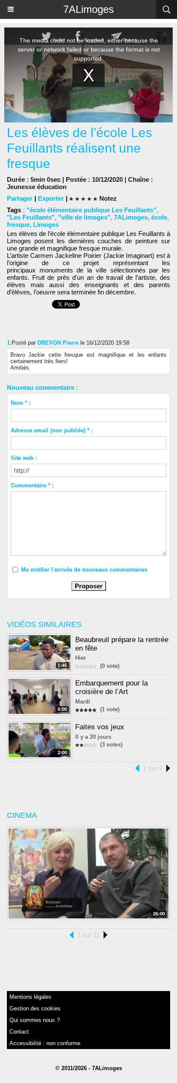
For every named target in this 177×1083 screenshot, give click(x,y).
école (159, 217)
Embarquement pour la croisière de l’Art (111, 687)
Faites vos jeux (99, 727)
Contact (19, 1031)
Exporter (51, 198)
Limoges (46, 224)
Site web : (24, 458)
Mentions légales (30, 997)
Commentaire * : (32, 485)
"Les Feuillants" (31, 217)
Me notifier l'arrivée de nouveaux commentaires (84, 569)
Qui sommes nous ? (34, 1020)
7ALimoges (88, 9)
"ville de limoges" (84, 217)
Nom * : (21, 403)
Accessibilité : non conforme (44, 1043)
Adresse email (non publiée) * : (52, 430)
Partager (20, 198)
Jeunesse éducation (37, 186)
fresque (18, 224)
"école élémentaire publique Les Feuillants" (91, 210)
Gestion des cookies (35, 1008)
